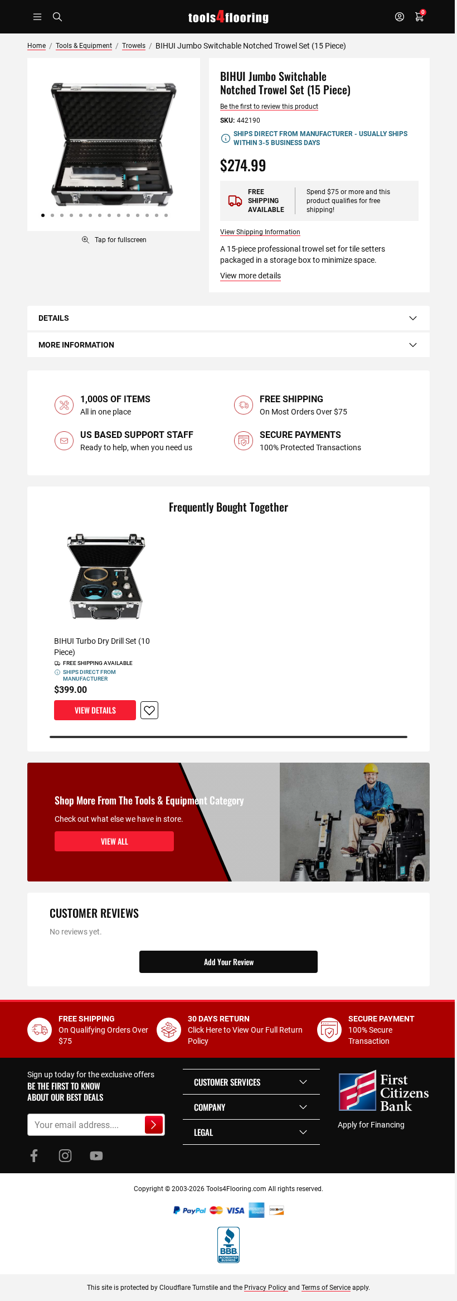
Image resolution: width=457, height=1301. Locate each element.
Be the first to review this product (269, 106)
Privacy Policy (266, 1288)
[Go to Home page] (228, 16)
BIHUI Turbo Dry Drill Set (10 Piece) (102, 647)
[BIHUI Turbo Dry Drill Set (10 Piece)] (106, 576)
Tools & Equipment (84, 46)
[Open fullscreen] (113, 144)
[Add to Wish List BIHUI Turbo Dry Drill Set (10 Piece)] (149, 710)
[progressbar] (228, 737)
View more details (250, 275)
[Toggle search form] (57, 17)
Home (36, 46)
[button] (251, 1081)
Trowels (133, 46)
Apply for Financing (371, 1124)
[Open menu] (37, 17)
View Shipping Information (260, 232)
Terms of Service (326, 1288)
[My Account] (400, 17)
